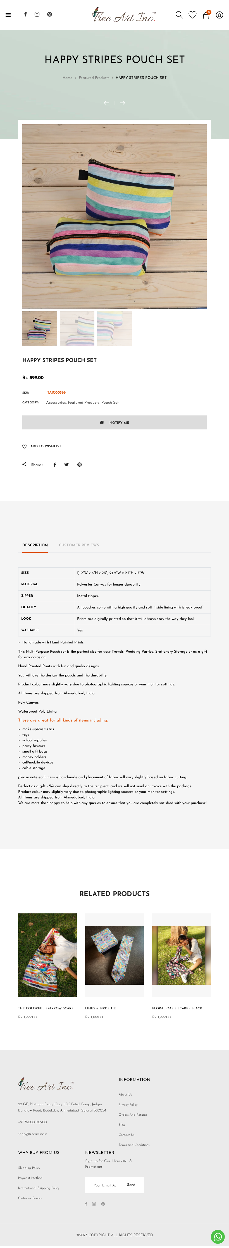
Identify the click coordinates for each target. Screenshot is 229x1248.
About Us (125, 1094)
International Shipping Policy (38, 1188)
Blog (122, 1125)
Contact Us (126, 1135)
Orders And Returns (133, 1115)
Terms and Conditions (134, 1145)
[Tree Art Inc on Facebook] (25, 15)
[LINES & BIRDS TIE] (122, 103)
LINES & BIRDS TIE (100, 1008)
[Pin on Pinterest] (80, 464)
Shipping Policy (29, 1168)
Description (35, 545)
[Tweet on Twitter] (68, 464)
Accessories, (56, 403)
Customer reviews (79, 545)
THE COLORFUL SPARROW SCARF (45, 1008)
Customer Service (30, 1198)
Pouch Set (110, 403)
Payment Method (30, 1178)
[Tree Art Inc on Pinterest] (49, 15)
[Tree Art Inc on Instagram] (37, 15)
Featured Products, (84, 403)
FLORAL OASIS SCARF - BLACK (177, 1008)
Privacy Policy (128, 1104)
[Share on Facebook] (56, 464)
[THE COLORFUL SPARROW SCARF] (109, 103)
